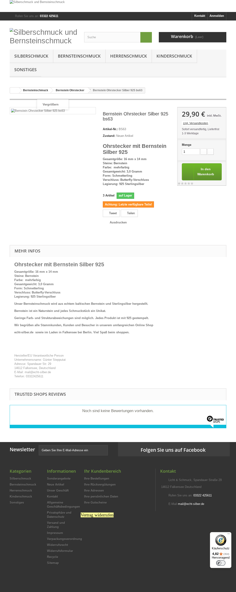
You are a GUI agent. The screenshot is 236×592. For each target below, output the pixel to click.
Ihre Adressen (94, 490)
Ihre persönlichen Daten (101, 496)
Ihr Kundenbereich (102, 471)
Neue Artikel (55, 484)
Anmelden (216, 16)
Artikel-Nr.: (110, 129)
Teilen (130, 213)
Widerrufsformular (60, 551)
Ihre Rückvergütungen (100, 484)
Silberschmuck (31, 56)
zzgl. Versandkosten (195, 123)
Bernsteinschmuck (79, 56)
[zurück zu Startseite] (14, 90)
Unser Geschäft (58, 490)
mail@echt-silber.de (191, 504)
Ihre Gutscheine (95, 502)
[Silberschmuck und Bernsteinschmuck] (118, 6)
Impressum (55, 533)
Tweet (112, 213)
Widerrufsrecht (57, 545)
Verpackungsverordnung (64, 539)
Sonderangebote (59, 478)
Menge (186, 145)
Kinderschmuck (174, 56)
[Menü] (228, 535)
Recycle (52, 557)
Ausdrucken (118, 222)
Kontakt (199, 16)
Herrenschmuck (128, 56)
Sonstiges (25, 69)
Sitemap (53, 563)
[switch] (220, 563)
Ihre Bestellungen (96, 478)
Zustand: (109, 136)
